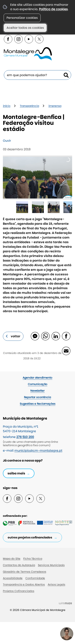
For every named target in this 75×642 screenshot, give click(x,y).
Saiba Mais (16, 473)
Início (6, 106)
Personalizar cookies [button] (22, 18)
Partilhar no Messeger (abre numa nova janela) (35, 336)
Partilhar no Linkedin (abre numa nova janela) (55, 336)
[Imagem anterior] (11, 179)
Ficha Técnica (32, 559)
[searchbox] (37, 75)
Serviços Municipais (51, 565)
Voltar (15, 336)
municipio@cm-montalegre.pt (38, 450)
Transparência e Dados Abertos (24, 584)
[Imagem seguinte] (64, 179)
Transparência (29, 106)
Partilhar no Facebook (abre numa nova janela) (66, 336)
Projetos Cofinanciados (18, 591)
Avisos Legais (56, 584)
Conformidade (35, 578)
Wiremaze (65, 603)
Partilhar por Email (66, 351)
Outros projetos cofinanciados (30, 537)
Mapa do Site (11, 559)
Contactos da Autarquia (19, 565)
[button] (22, 207)
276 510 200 (25, 437)
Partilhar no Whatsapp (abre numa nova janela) (45, 336)
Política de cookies (53, 9)
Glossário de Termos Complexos (24, 572)
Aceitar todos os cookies (25, 28)
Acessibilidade (12, 578)
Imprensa (54, 106)
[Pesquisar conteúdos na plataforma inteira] (66, 75)
